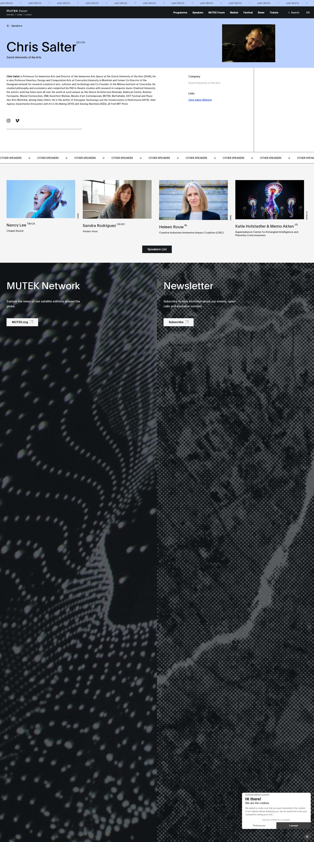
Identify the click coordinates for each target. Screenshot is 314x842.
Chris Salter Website (200, 99)
